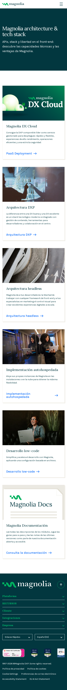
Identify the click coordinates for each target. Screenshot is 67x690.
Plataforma (9, 596)
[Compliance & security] (34, 650)
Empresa (7, 625)
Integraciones (11, 617)
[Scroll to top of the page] (61, 584)
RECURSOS (9, 603)
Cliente (7, 610)
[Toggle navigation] (61, 4)
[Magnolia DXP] (13, 4)
